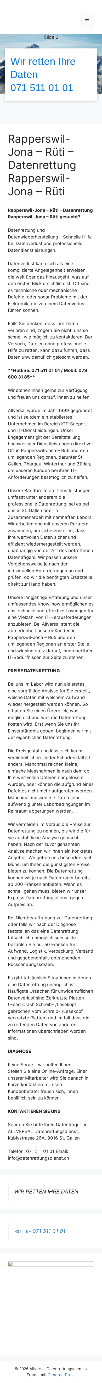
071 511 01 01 (41, 87)
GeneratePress (62, 1374)
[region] (51, 76)
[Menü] (87, 21)
